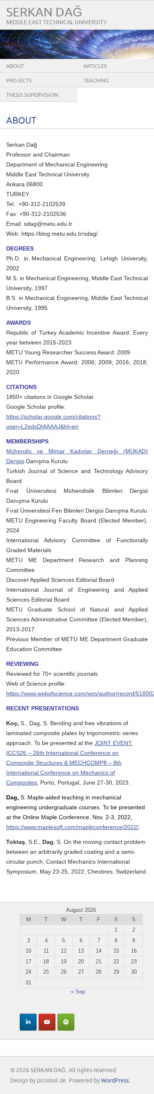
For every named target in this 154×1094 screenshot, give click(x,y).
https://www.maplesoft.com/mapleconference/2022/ (72, 827)
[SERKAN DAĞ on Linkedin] (28, 1022)
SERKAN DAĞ (44, 12)
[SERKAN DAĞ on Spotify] (65, 1022)
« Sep (78, 992)
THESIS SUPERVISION (32, 95)
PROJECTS (19, 81)
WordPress (115, 1081)
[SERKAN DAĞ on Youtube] (47, 1022)
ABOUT (15, 66)
